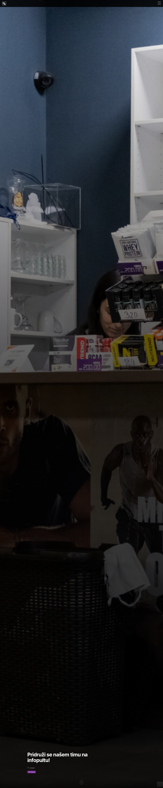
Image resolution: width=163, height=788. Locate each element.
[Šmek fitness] (4, 3)
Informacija (31, 772)
